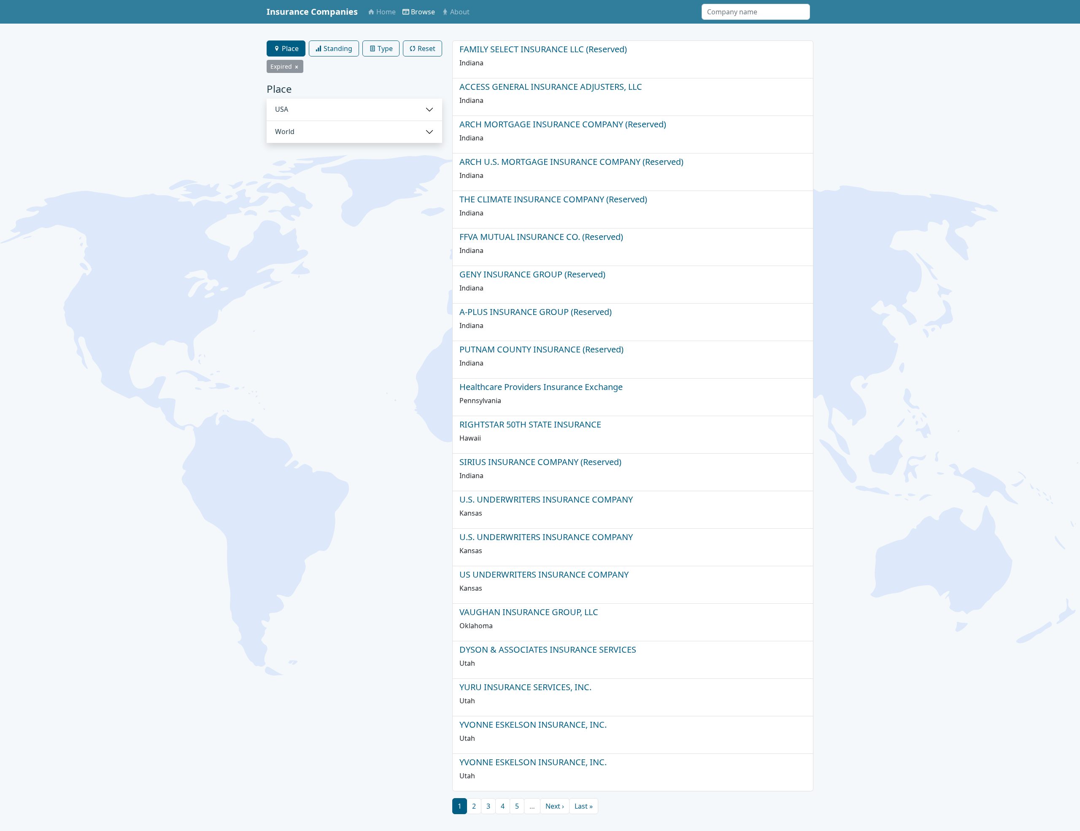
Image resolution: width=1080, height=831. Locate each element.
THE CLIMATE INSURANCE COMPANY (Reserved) (553, 199)
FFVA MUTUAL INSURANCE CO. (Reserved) (541, 236)
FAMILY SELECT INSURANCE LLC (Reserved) (543, 49)
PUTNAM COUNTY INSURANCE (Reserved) (541, 349)
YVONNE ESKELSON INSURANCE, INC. (533, 724)
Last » (584, 806)
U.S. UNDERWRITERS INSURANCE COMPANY (546, 499)
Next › (554, 806)
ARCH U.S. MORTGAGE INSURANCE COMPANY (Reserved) (571, 161)
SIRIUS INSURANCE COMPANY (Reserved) (540, 462)
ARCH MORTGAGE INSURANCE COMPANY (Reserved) (562, 124)
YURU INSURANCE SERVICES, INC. (525, 687)
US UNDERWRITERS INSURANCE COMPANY (544, 574)
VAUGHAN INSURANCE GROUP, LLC (528, 612)
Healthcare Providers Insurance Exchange (541, 387)
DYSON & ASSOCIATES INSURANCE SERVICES (547, 649)
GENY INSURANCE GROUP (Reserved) (532, 274)
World (284, 131)
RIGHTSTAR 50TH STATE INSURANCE (530, 424)
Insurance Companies (312, 11)
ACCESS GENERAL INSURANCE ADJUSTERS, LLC (550, 86)
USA (281, 109)
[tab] (286, 48)
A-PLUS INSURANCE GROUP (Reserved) (535, 311)
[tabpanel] (354, 113)
